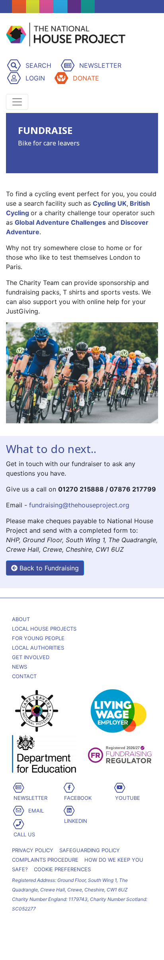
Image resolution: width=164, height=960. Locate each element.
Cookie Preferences (62, 869)
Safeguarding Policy (89, 850)
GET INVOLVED (30, 657)
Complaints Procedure (45, 860)
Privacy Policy (32, 850)
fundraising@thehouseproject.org (79, 505)
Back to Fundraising (48, 568)
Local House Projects (44, 628)
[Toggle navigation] (17, 102)
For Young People (38, 638)
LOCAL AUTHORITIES (38, 647)
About (21, 619)
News (19, 667)
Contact (24, 676)
